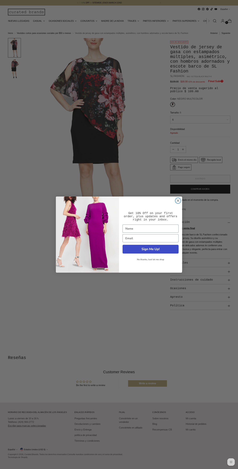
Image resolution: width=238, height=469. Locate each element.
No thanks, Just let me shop (150, 259)
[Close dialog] (178, 200)
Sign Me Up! (151, 249)
